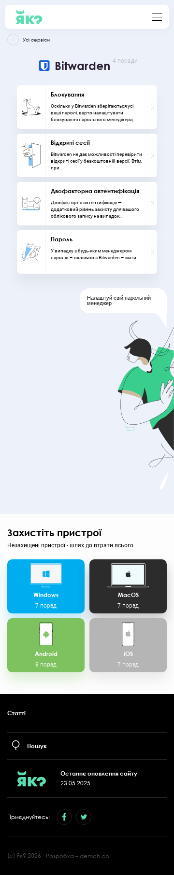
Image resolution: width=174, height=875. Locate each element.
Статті (16, 713)
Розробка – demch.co (77, 856)
